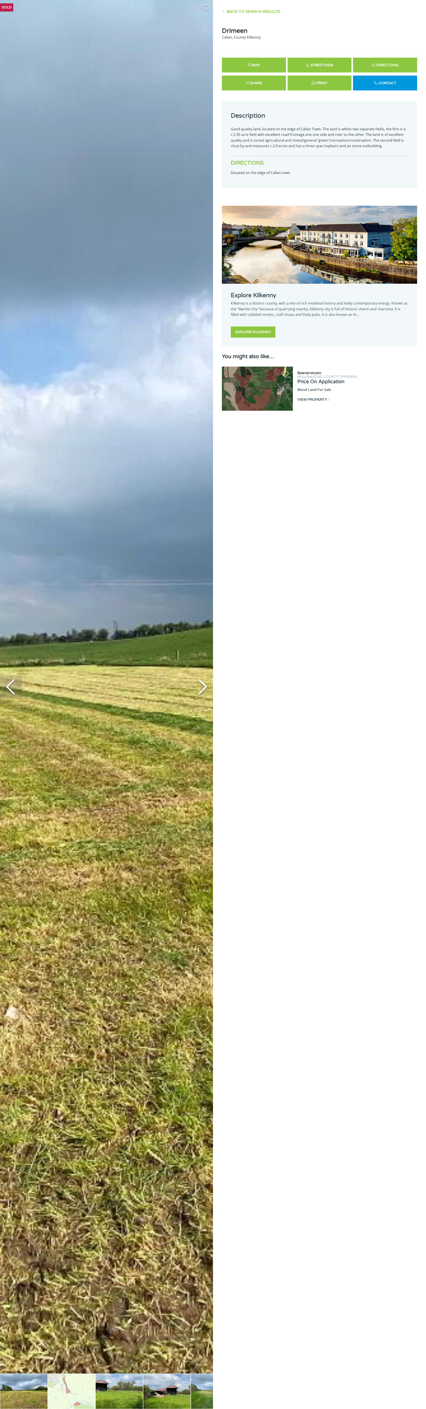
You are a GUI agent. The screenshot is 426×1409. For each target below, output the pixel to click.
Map (256, 65)
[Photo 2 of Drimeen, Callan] (71, 1391)
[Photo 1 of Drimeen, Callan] (24, 1391)
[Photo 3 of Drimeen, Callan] (119, 1391)
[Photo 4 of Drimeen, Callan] (167, 1391)
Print (321, 83)
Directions (387, 65)
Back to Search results (253, 11)
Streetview (321, 65)
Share (256, 83)
